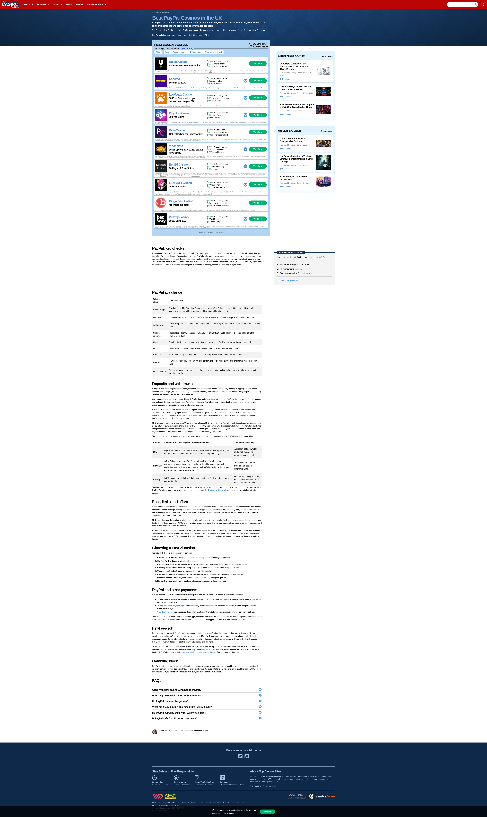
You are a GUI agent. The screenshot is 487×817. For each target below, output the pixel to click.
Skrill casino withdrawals (216, 490)
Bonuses (41, 4)
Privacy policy (255, 786)
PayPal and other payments (163, 35)
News (69, 4)
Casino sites (160, 12)
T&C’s (210, 72)
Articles (79, 4)
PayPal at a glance (190, 30)
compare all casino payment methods (198, 652)
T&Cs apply (200, 89)
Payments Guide (95, 4)
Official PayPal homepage (287, 280)
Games (56, 4)
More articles (328, 131)
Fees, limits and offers (232, 30)
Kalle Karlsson (220, 232)
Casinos (26, 4)
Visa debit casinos (165, 612)
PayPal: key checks (172, 30)
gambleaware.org (187, 48)
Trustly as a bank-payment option (172, 606)
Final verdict (182, 35)
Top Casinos (157, 30)
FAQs (206, 35)
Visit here (257, 63)
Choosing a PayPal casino (254, 30)
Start (153, 12)
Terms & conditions (270, 786)
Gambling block (195, 35)
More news (328, 56)
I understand (267, 812)
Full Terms (203, 227)
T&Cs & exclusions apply (164, 106)
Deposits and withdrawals (210, 30)
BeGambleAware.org (190, 89)
